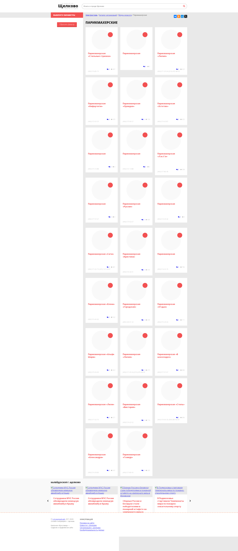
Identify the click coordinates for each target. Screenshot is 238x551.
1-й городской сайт (58, 519)
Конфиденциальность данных (92, 530)
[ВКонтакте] (175, 16)
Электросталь (91, 15)
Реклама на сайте (87, 523)
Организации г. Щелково (90, 527)
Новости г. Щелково (88, 525)
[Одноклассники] (178, 16)
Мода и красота (125, 15)
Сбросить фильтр (67, 24)
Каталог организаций (108, 15)
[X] (185, 16)
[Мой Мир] (182, 16)
